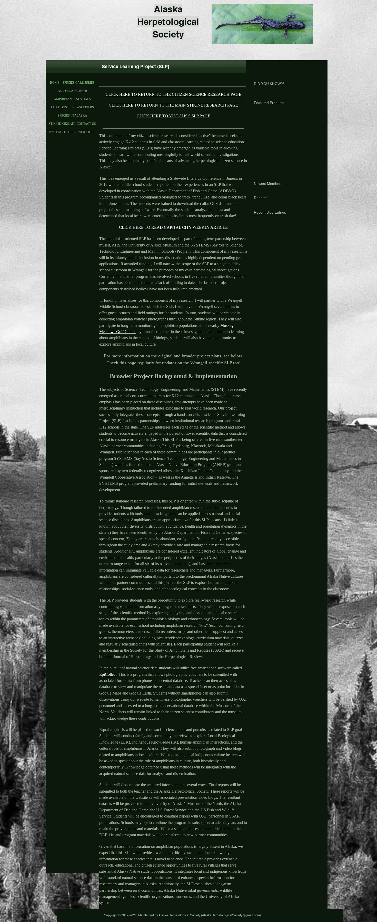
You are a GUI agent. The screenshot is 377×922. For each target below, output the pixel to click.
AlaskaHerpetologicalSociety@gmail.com (231, 915)
